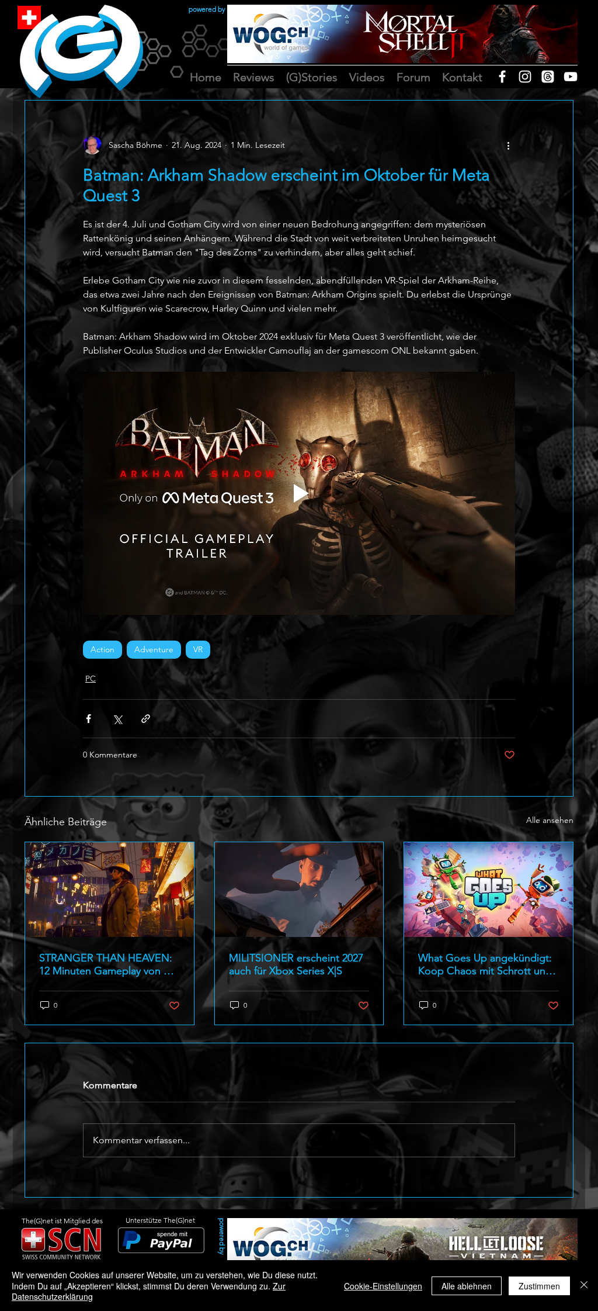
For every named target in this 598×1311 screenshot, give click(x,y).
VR (198, 649)
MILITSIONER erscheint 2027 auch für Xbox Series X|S (296, 964)
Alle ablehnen (466, 1286)
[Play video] (299, 493)
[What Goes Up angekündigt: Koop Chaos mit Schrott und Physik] (488, 889)
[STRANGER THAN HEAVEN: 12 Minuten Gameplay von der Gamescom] (109, 889)
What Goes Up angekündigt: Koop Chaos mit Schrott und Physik (485, 964)
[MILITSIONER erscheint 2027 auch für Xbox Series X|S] (299, 889)
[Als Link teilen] (145, 718)
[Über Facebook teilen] (88, 718)
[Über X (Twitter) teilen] (117, 718)
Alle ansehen (549, 820)
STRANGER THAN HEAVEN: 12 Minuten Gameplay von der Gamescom (109, 964)
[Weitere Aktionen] (508, 145)
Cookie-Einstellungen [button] (383, 1286)
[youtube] (570, 76)
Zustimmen (539, 1286)
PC (90, 678)
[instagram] (525, 76)
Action (102, 649)
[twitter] (548, 76)
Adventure (153, 649)
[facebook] (502, 76)
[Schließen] (584, 1286)
